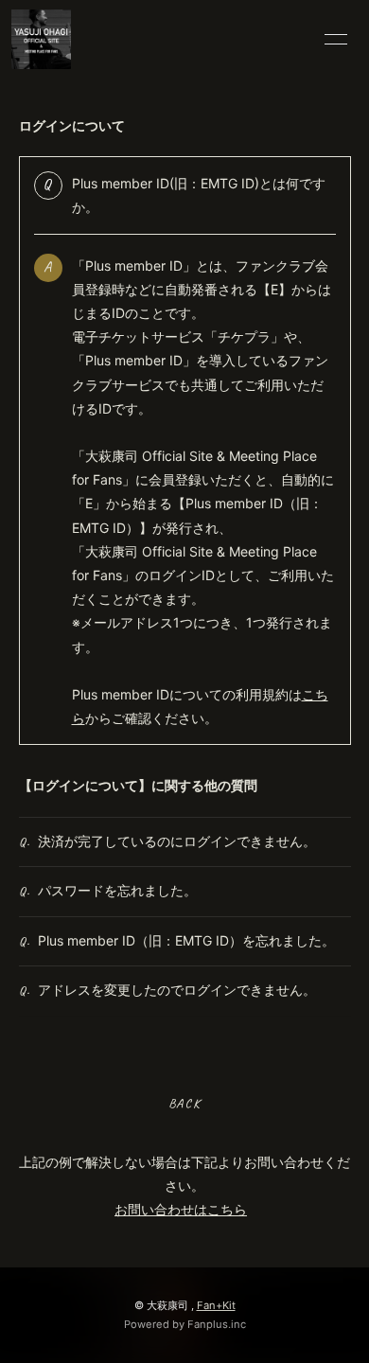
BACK (184, 1103)
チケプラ (244, 336)
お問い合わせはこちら (180, 1209)
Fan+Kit (216, 1305)
